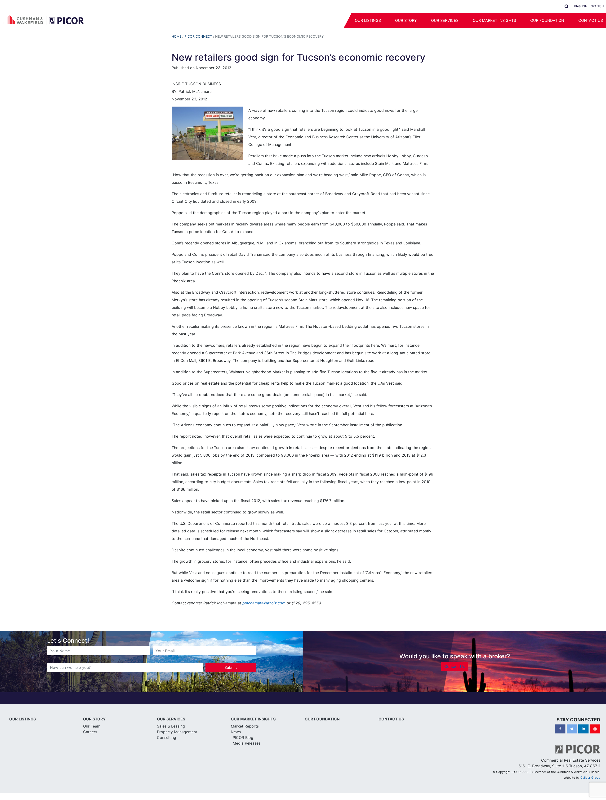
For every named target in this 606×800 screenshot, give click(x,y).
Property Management (177, 731)
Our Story (406, 20)
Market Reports (245, 726)
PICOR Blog (243, 737)
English (581, 6)
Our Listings (368, 20)
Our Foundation (547, 20)
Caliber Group (590, 777)
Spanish (597, 6)
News (236, 731)
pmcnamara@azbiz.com (263, 603)
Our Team (91, 726)
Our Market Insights (494, 20)
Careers (90, 731)
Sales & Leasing (171, 726)
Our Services (445, 20)
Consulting (166, 737)
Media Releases (246, 743)
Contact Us (454, 666)
